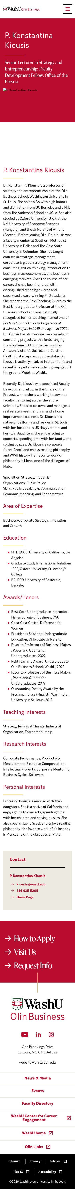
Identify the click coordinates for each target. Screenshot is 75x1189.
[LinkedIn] (38, 1036)
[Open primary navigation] (67, 9)
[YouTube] (24, 1036)
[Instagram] (51, 1036)
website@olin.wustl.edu (37, 1062)
